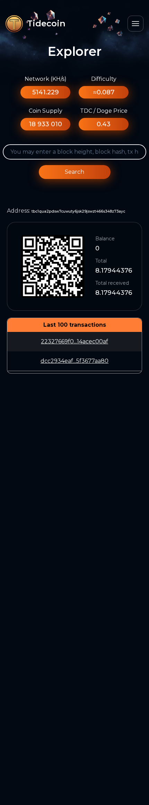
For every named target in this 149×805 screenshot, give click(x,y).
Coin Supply (45, 111)
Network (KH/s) (46, 79)
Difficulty (103, 79)
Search (74, 172)
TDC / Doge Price (104, 111)
